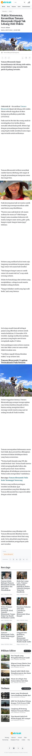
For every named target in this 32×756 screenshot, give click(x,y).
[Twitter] (18, 748)
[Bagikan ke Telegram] (23, 559)
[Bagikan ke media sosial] (9, 57)
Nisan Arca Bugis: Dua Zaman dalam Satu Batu (19, 680)
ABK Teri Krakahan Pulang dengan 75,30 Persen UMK (21, 702)
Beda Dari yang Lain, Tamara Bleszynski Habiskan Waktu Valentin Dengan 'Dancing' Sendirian (23, 586)
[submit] (24, 2)
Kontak (20, 737)
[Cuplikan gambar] (6, 575)
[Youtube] (22, 748)
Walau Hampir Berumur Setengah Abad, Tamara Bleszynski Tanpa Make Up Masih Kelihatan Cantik (8, 612)
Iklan (25, 737)
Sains (19, 6)
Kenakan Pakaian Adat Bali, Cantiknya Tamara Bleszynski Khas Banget (24, 611)
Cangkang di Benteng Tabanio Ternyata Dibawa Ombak (20, 710)
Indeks (23, 740)
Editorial (13, 737)
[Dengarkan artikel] (2, 57)
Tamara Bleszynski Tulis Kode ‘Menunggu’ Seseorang (8, 635)
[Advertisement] (16, 88)
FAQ (29, 740)
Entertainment (26, 6)
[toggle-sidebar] (28, 2)
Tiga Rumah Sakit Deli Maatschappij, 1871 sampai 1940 (20, 718)
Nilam (8, 27)
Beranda (4, 11)
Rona (8, 6)
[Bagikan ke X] (13, 559)
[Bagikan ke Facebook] (10, 559)
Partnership (5, 740)
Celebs (10, 11)
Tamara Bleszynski (8, 554)
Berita (3, 6)
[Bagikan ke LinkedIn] (16, 559)
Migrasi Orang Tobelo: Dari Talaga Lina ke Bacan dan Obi (21, 665)
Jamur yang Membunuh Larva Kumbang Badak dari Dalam (21, 694)
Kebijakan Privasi (15, 740)
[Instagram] (14, 748)
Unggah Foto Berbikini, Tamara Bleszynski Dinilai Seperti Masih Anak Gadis (24, 637)
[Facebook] (9, 748)
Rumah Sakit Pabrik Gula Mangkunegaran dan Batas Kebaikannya (21, 672)
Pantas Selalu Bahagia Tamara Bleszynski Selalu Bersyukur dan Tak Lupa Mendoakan (8, 585)
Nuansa (14, 6)
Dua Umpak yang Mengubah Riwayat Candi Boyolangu (20, 657)
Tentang (7, 737)
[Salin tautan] (5, 57)
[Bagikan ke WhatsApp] (20, 559)
